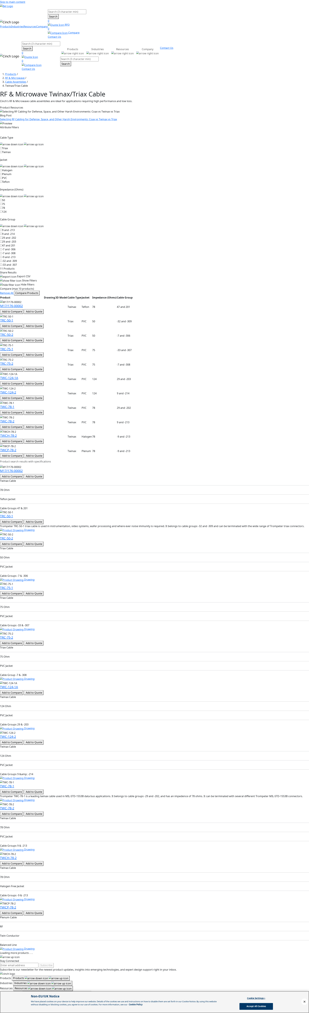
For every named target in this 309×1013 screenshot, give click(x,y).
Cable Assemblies (15, 82)
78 (3, 208)
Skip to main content (12, 2)
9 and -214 (8, 234)
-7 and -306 (8, 249)
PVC (4, 178)
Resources (29, 26)
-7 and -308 (8, 253)
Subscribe (46, 965)
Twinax (6, 152)
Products (5, 26)
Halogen (7, 170)
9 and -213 (8, 230)
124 (4, 211)
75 (3, 204)
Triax (5, 148)
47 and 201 (8, 245)
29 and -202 (9, 238)
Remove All (7, 293)
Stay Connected (9, 961)
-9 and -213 (8, 257)
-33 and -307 (9, 265)
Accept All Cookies (256, 1006)
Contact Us (54, 37)
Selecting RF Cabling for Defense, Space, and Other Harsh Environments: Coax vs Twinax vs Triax (58, 119)
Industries (17, 26)
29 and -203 (9, 241)
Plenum (6, 174)
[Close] (304, 1001)
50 (3, 200)
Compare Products (26, 293)
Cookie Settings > (256, 998)
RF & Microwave (15, 78)
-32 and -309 (9, 261)
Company (42, 26)
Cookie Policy (135, 1004)
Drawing (29, 530)
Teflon (6, 182)
